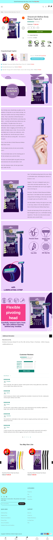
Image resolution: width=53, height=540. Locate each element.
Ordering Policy (4, 512)
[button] (30, 21)
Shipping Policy (4, 515)
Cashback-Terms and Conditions (7, 525)
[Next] (23, 28)
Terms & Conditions (5, 522)
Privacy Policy (4, 520)
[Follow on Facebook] (1, 497)
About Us (29, 512)
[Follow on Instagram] (4, 497)
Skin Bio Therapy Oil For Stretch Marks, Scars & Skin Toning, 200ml (17, 69)
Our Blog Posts (30, 520)
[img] (7, 379)
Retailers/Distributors (31, 517)
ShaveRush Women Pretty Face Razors (10, 472)
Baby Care (29, 496)
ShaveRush (29, 499)
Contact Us (29, 515)
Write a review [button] (26, 371)
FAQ (28, 522)
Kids (28, 494)
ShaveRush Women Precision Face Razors (36, 472)
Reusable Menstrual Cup (8, 67)
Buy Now (37, 1)
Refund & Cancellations (6, 517)
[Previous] (3, 28)
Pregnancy (29, 491)
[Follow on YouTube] (6, 497)
